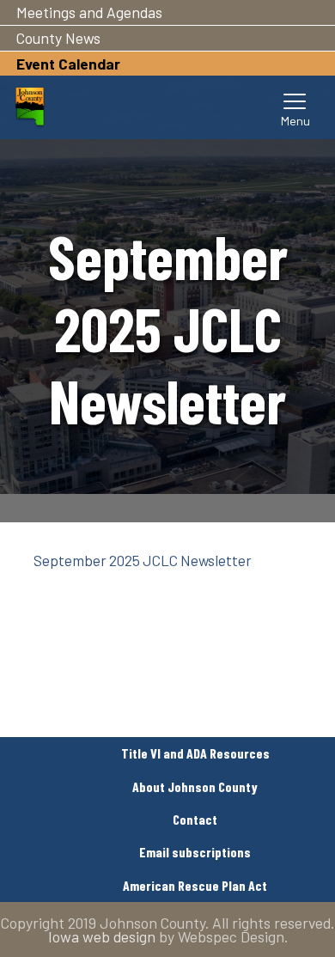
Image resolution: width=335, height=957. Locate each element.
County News (58, 37)
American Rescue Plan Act (195, 885)
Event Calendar (68, 63)
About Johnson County (195, 786)
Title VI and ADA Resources (195, 753)
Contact (195, 819)
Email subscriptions (195, 852)
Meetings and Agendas (89, 12)
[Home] (30, 107)
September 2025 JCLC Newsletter (143, 560)
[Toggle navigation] (295, 107)
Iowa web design (101, 936)
